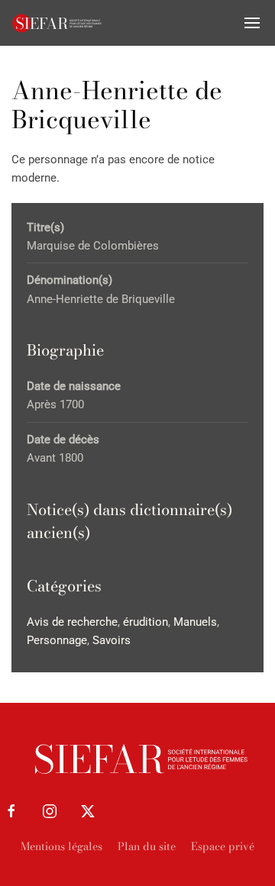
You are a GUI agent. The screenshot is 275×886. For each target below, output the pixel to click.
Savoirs (111, 640)
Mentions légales (61, 846)
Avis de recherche (72, 622)
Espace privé (222, 846)
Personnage (57, 640)
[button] (252, 23)
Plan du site (147, 846)
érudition (145, 622)
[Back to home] (57, 23)
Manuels (195, 622)
